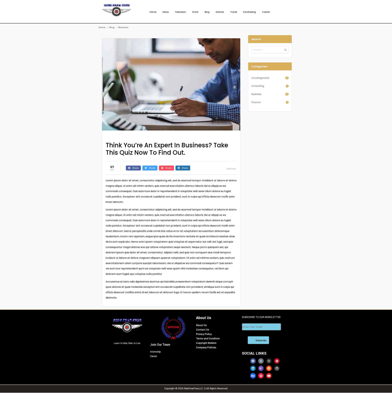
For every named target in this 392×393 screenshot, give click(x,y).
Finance (256, 102)
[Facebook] (253, 361)
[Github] (277, 368)
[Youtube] (269, 375)
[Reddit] (269, 368)
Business (123, 27)
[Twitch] (261, 368)
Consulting (257, 86)
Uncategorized (260, 78)
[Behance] (253, 375)
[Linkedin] (253, 368)
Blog (112, 27)
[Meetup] (261, 375)
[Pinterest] (277, 361)
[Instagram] (269, 361)
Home (102, 27)
